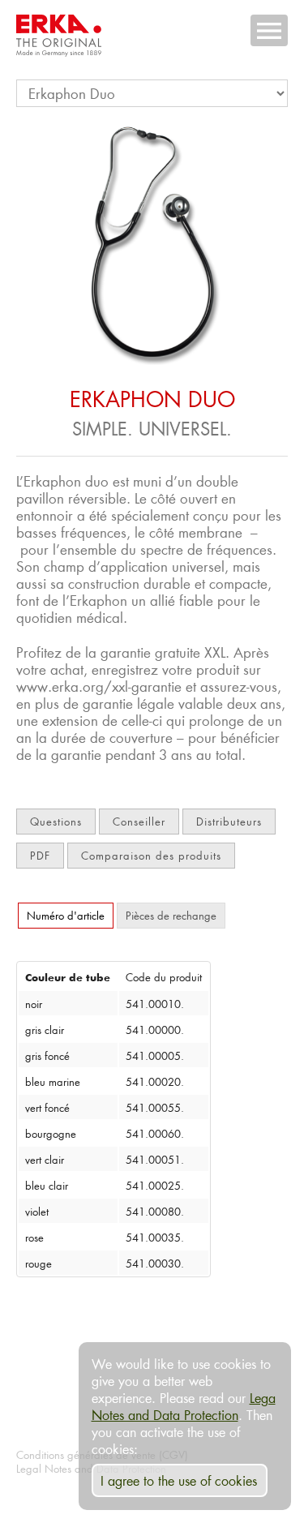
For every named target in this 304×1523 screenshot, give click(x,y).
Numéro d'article (66, 915)
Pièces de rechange (171, 915)
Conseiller (139, 821)
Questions (56, 821)
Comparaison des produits (151, 855)
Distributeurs (229, 821)
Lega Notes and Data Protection (184, 1406)
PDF (40, 855)
